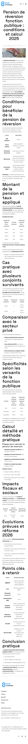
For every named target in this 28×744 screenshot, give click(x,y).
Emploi (3, 703)
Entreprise (3, 691)
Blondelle (11, 45)
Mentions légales (17, 729)
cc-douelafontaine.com (17, 727)
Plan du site (9, 729)
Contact (4, 729)
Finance (3, 694)
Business (3, 697)
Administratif (4, 700)
